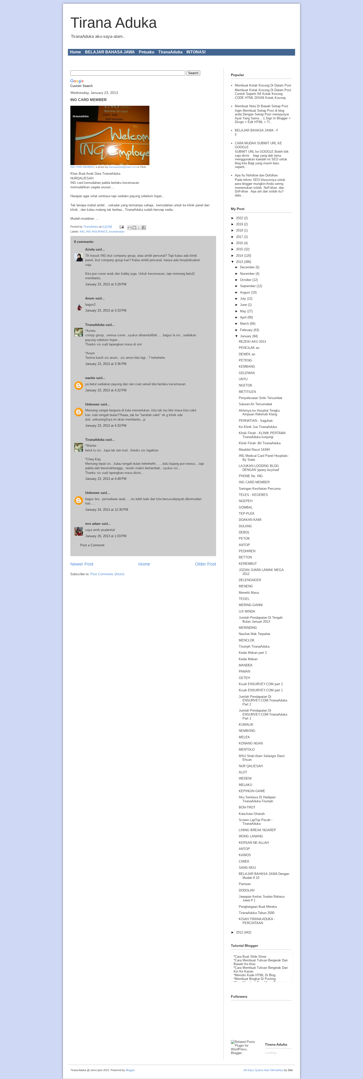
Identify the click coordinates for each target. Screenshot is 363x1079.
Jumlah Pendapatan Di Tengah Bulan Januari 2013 (260, 619)
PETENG (245, 360)
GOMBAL (246, 507)
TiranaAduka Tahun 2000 (256, 913)
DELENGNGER (250, 580)
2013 (240, 262)
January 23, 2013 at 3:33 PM (105, 310)
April (243, 317)
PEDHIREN (247, 551)
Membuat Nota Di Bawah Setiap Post (261, 106)
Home (75, 52)
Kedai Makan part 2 (253, 653)
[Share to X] (139, 227)
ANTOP (244, 545)
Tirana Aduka (113, 22)
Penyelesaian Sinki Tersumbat (260, 398)
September (248, 286)
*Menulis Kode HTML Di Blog (254, 975)
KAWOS (245, 855)
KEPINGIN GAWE (252, 791)
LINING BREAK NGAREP (257, 830)
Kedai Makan (248, 659)
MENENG (246, 586)
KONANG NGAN (251, 743)
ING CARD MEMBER (82, 167)
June (244, 305)
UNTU (243, 379)
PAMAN (244, 671)
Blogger (130, 1070)
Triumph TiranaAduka (254, 646)
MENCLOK (247, 640)
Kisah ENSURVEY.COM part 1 (261, 690)
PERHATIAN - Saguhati (256, 421)
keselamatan (116, 231)
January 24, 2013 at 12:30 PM (106, 509)
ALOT (243, 772)
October (246, 280)
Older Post (205, 564)
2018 (240, 230)
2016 (240, 243)
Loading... (272, 1053)
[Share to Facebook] (143, 227)
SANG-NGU (247, 867)
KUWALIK (246, 724)
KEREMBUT (248, 564)
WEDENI (245, 778)
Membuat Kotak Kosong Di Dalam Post (263, 85)
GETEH (244, 678)
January (246, 336)
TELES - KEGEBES (253, 495)
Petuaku (146, 52)
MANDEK (246, 665)
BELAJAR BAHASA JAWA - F (256, 130)
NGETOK (245, 385)
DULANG (245, 526)
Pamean (245, 884)
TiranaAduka (170, 52)
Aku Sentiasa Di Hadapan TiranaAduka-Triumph (257, 799)
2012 (240, 932)
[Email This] (129, 227)
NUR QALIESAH (251, 766)
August (245, 292)
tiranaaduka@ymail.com (122, 167)
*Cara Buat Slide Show (250, 956)
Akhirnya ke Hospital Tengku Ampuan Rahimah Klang (259, 412)
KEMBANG (247, 366)
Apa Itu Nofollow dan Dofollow (256, 175)
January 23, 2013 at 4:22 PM (105, 390)
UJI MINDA (247, 611)
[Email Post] (121, 226)
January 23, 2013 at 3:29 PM (105, 284)
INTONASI (195, 52)
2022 (240, 218)
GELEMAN (247, 373)
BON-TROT (247, 807)
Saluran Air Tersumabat (255, 404)
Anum (89, 298)
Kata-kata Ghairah (252, 814)
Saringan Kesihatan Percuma (260, 488)
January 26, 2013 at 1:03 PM (105, 536)
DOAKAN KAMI (250, 520)
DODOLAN (246, 890)
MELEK (244, 737)
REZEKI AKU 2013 (252, 341)
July (243, 298)
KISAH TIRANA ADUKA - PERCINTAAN (257, 921)
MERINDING (248, 628)
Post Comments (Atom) (107, 574)
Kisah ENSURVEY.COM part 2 (261, 684)
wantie (90, 378)
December (248, 267)
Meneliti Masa (249, 592)
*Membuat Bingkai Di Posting (255, 979)
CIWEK (244, 861)
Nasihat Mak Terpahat (254, 634)
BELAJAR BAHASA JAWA (110, 52)
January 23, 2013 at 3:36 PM (105, 364)
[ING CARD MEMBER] (109, 164)
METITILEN (247, 392)
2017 (240, 237)
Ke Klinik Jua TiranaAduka (258, 427)
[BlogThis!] (134, 227)
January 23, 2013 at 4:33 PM (105, 425)
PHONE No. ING (251, 476)
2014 (240, 255)
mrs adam (93, 524)
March (245, 323)
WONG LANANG (251, 836)
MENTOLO (247, 749)
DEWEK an (247, 354)
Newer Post (81, 564)
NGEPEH (245, 501)
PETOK (244, 538)
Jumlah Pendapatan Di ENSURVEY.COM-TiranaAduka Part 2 (263, 700)
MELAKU (245, 785)
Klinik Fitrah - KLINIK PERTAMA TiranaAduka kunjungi (262, 435)
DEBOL (244, 532)
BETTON (245, 557)
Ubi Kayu (248, 1070)
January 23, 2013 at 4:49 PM (105, 479)
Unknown (92, 404)
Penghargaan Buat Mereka (258, 907)
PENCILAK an (249, 348)
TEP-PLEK (247, 513)
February (247, 330)
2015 (240, 249)
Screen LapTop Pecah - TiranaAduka (255, 822)
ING (82, 231)
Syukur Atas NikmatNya (269, 1070)
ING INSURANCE (97, 231)
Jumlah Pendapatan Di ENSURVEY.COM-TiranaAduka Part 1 (263, 714)
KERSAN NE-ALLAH (254, 843)
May (243, 311)
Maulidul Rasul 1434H (254, 449)
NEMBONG (247, 731)
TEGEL (244, 599)
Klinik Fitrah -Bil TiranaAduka (260, 443)
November (248, 273)
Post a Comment (92, 545)
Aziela (90, 249)
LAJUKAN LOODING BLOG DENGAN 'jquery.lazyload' (259, 468)
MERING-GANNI (251, 605)
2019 (240, 224)
